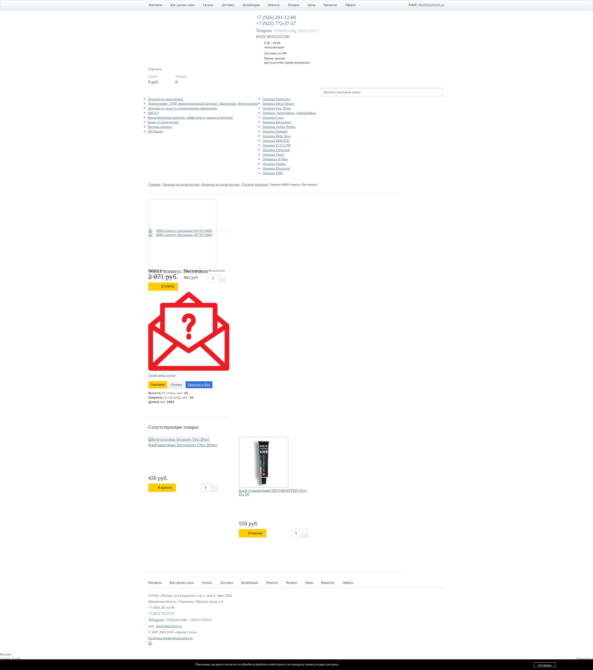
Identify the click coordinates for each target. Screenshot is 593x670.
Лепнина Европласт (276, 99)
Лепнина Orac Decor (276, 108)
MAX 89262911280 (273, 36)
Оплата (208, 5)
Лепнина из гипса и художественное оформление (182, 108)
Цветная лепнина (160, 127)
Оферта (350, 5)
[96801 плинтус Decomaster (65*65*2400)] (182, 231)
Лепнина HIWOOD (275, 141)
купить (167, 286)
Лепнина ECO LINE (276, 145)
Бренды (273, 92)
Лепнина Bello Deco (276, 136)
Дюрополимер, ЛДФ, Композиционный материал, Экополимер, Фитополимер (203, 103)
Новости (274, 5)
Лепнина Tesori (273, 154)
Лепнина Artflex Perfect (279, 127)
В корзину (165, 487)
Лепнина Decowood (276, 168)
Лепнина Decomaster (276, 122)
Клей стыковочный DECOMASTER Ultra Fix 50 (273, 492)
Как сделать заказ (182, 5)
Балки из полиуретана (163, 122)
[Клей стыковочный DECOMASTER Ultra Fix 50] (263, 462)
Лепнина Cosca (273, 117)
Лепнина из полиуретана (165, 99)
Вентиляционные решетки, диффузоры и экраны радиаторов (190, 117)
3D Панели (155, 131)
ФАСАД (153, 113)
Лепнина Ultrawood (276, 150)
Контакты (155, 5)
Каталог (159, 92)
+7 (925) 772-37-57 (161, 613)
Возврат (293, 5)
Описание (158, 384)
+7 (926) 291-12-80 (161, 607)
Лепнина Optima (274, 164)
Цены (311, 5)
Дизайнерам (251, 5)
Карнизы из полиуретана (221, 184)
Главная (154, 184)
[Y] (436, 92)
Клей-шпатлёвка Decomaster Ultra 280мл (182, 445)
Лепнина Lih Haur (275, 159)
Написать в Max (199, 384)
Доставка (227, 5)
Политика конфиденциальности (170, 638)
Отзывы (176, 384)
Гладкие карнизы (255, 184)
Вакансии (330, 5)
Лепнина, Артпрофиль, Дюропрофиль (289, 113)
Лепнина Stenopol (274, 131)
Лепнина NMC (272, 173)
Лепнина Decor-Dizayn (278, 103)
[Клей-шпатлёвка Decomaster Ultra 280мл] (178, 439)
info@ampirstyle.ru (431, 4)
